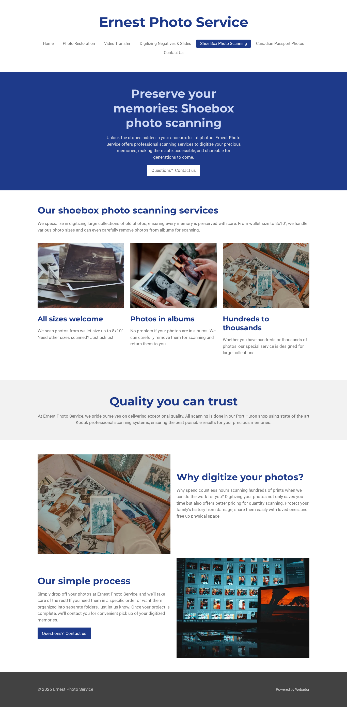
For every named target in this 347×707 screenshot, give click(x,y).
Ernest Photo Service (173, 22)
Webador (302, 689)
